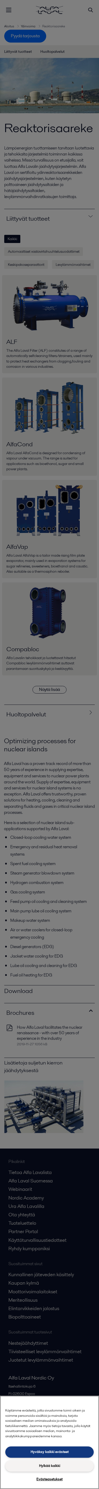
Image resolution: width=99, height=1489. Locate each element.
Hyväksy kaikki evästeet (50, 1451)
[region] (49, 1442)
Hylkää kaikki (49, 1465)
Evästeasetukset (49, 1479)
